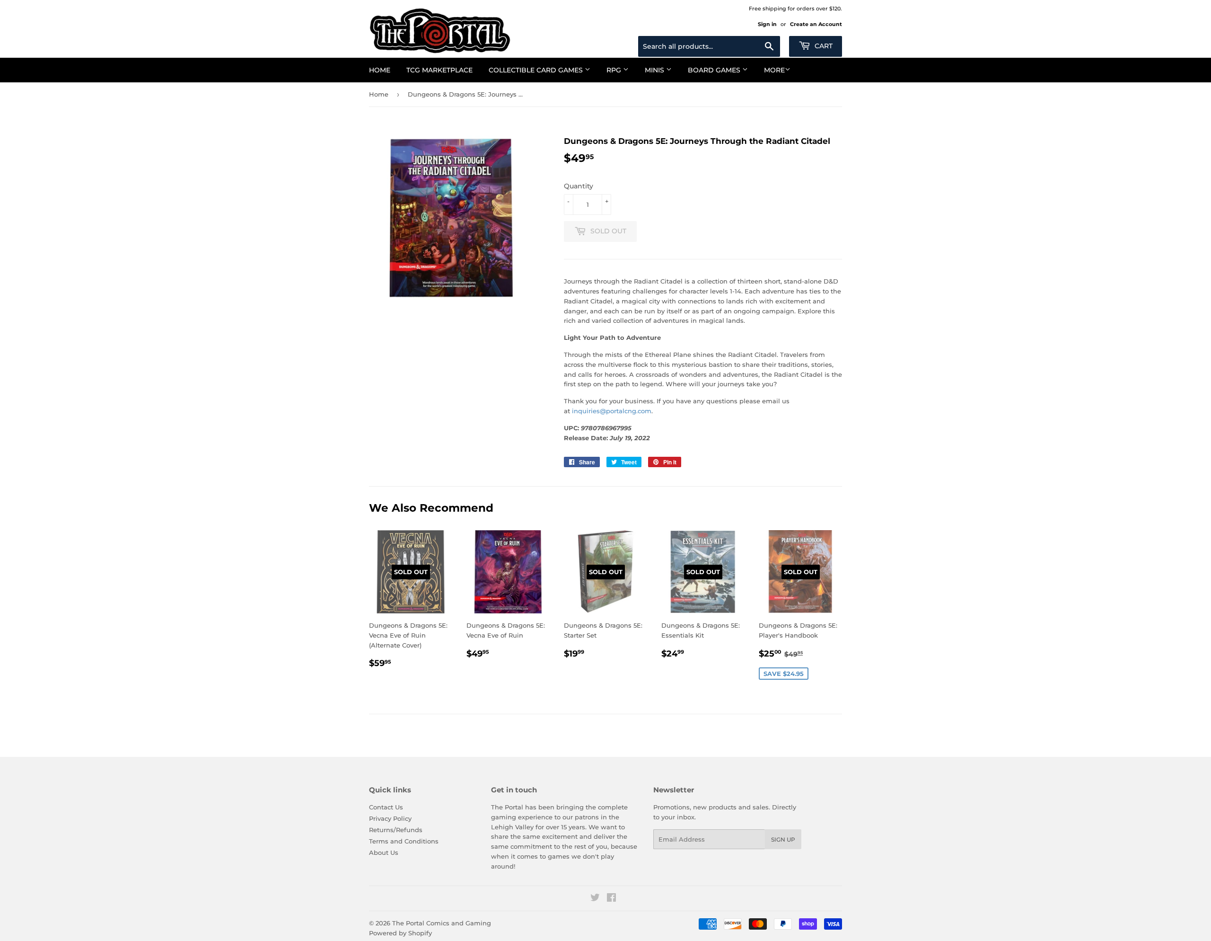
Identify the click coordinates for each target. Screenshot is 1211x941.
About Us (383, 852)
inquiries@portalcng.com (611, 411)
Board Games (715, 70)
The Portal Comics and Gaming (441, 923)
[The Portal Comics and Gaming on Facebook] (611, 899)
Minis (655, 70)
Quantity (578, 186)
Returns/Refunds (395, 830)
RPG (614, 70)
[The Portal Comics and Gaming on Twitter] (595, 899)
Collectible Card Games (537, 70)
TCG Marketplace (439, 70)
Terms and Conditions (404, 841)
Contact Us (386, 807)
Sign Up (783, 839)
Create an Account (816, 24)
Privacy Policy (390, 818)
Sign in (767, 24)
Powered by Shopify (400, 933)
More (774, 70)
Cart (823, 46)
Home (379, 70)
